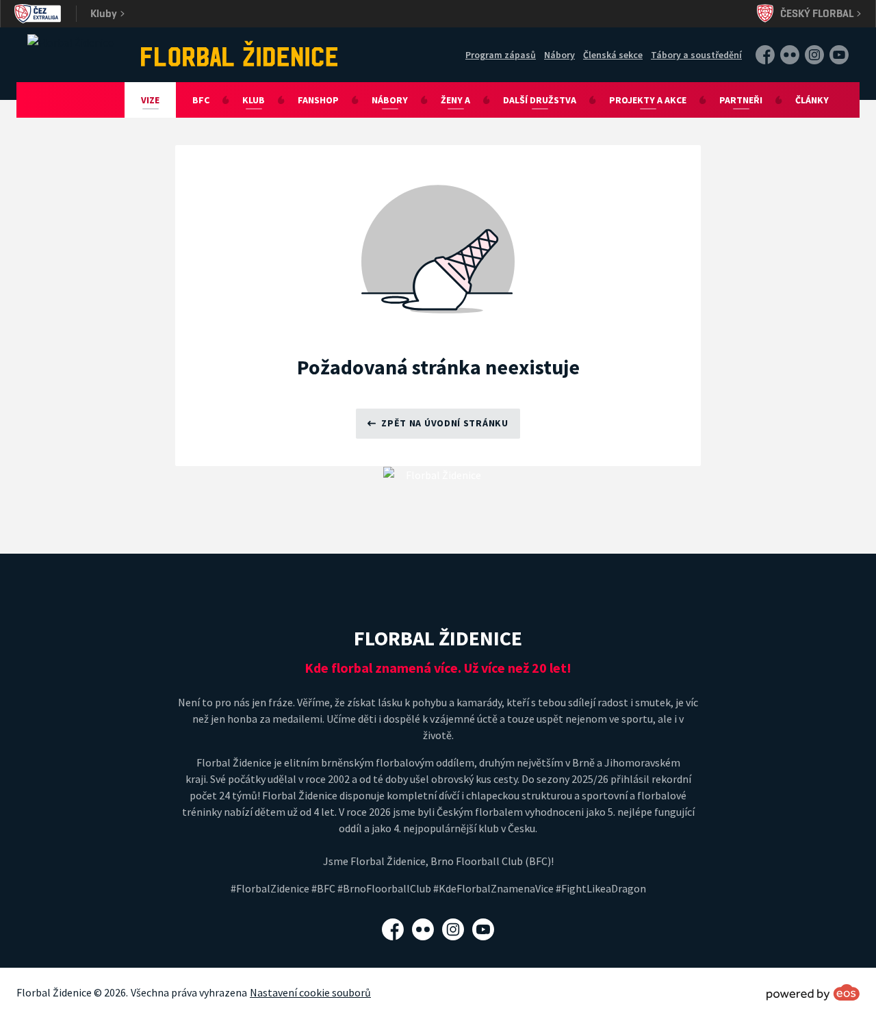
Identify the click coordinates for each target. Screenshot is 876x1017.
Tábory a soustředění (696, 55)
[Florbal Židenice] (239, 53)
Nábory (559, 55)
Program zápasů (500, 55)
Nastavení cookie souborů (310, 992)
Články (812, 100)
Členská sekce (613, 55)
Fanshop (318, 100)
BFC (200, 100)
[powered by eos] (813, 992)
